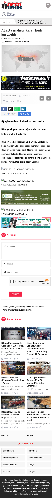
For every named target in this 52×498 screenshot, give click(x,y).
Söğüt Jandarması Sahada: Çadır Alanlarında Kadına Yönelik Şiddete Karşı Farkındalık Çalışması (32, 23)
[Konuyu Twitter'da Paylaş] (10, 109)
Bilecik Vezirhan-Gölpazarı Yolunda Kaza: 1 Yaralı (13, 380)
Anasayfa (7, 38)
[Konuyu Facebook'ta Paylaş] (4, 109)
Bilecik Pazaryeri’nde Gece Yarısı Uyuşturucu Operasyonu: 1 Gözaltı (12, 346)
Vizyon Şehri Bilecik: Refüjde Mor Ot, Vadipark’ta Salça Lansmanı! (36, 381)
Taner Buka (25, 96)
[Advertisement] (26, 472)
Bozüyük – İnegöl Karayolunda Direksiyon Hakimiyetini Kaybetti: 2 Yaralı (39, 416)
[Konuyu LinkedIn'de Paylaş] (23, 109)
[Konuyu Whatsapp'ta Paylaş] (17, 109)
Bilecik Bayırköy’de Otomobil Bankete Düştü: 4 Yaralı (10, 414)
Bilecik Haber (18, 38)
